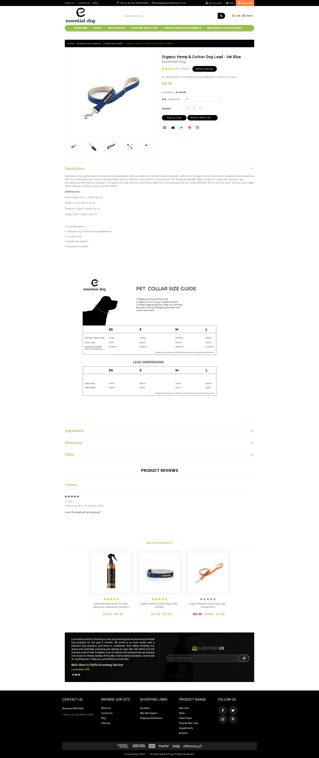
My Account (215, 3)
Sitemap (105, 723)
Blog (95, 3)
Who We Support (149, 713)
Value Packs (116, 27)
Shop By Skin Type (188, 723)
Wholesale (247, 3)
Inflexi (142, 754)
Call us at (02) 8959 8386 (134, 2)
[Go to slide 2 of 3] (76, 674)
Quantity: (166, 108)
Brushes (183, 733)
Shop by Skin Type (144, 27)
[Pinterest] (190, 128)
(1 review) (184, 68)
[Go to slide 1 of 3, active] (73, 674)
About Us (69, 3)
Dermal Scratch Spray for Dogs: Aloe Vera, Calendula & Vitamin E (111, 605)
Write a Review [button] (204, 68)
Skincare (80, 27)
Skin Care (184, 708)
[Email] (173, 128)
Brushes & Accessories (224, 27)
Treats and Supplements (182, 27)
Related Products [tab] (159, 543)
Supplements (186, 728)
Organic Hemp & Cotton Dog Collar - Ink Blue (159, 605)
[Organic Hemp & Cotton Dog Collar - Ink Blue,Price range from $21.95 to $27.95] (159, 572)
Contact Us (83, 3)
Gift (231, 3)
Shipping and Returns (151, 718)
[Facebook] (165, 128)
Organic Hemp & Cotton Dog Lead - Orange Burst (208, 605)
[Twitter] (181, 128)
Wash (97, 27)
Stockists (145, 708)
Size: (171, 99)
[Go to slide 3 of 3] (79, 674)
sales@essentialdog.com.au (170, 2)
